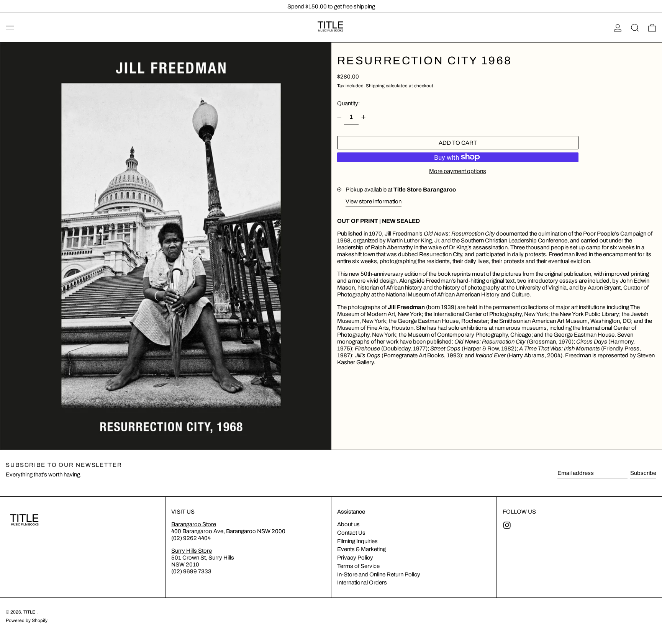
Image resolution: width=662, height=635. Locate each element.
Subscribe (643, 473)
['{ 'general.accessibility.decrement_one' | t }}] (339, 117)
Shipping (375, 85)
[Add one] (364, 117)
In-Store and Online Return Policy (378, 574)
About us (348, 524)
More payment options (457, 171)
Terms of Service (358, 566)
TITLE (29, 612)
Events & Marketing (361, 549)
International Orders (362, 582)
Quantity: (348, 103)
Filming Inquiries (357, 541)
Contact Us (351, 533)
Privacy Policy (355, 558)
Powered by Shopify (27, 620)
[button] (635, 27)
